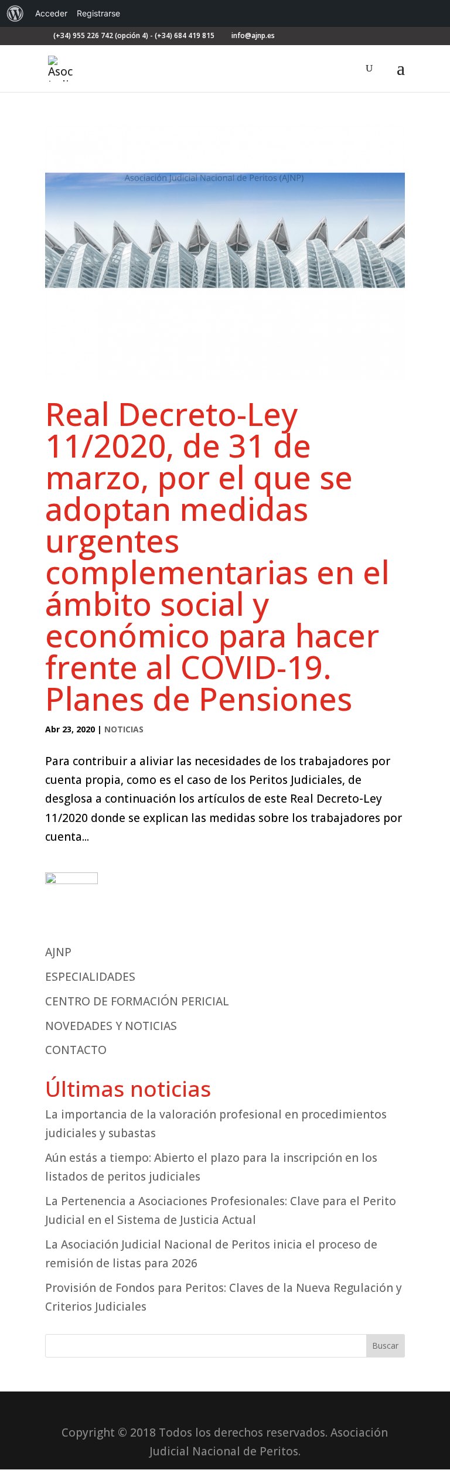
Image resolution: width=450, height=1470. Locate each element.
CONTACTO (76, 1050)
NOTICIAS (124, 729)
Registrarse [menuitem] (98, 13)
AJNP (58, 952)
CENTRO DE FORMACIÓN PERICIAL (137, 1001)
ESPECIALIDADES (90, 976)
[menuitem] (15, 13)
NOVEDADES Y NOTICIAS (111, 1026)
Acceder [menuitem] (51, 13)
